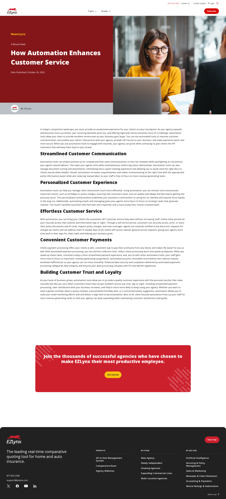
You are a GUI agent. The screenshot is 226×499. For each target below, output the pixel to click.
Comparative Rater (106, 465)
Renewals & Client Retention (201, 476)
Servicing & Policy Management (195, 464)
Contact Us (185, 3)
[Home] (12, 11)
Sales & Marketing (196, 470)
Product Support (200, 3)
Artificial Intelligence (197, 458)
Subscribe (211, 11)
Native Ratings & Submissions (202, 486)
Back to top (212, 494)
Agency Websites (105, 470)
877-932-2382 (13, 475)
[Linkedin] (35, 486)
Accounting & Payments (199, 481)
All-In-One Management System (109, 459)
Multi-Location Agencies (154, 478)
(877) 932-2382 (173, 3)
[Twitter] (8, 486)
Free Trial (212, 439)
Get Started (113, 374)
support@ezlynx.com (17, 480)
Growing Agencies (150, 468)
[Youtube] (26, 486)
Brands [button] (104, 11)
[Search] (217, 3)
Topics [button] (91, 11)
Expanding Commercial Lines (156, 473)
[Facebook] (17, 486)
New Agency (147, 458)
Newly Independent (151, 463)
